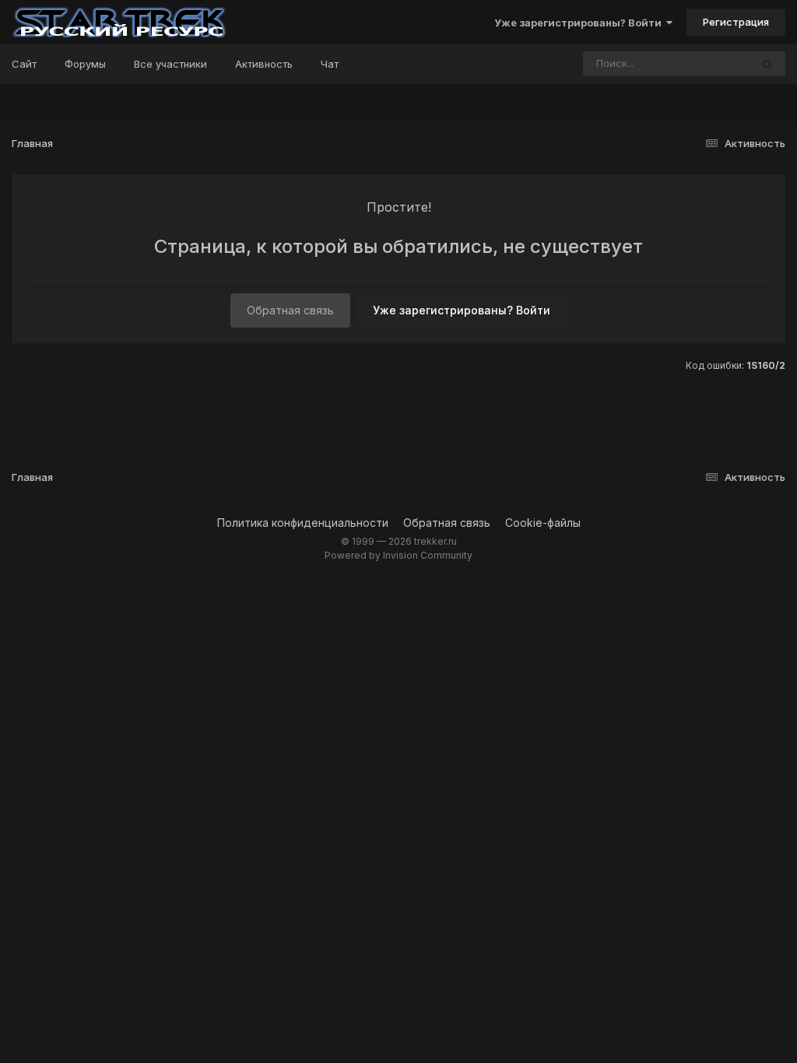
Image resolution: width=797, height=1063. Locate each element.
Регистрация (736, 22)
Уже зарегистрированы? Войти (580, 22)
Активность (264, 64)
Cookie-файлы (543, 522)
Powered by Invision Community (398, 555)
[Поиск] (767, 63)
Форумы (85, 64)
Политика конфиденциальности (302, 522)
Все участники (170, 64)
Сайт (24, 64)
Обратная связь (290, 310)
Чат (330, 64)
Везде (714, 63)
